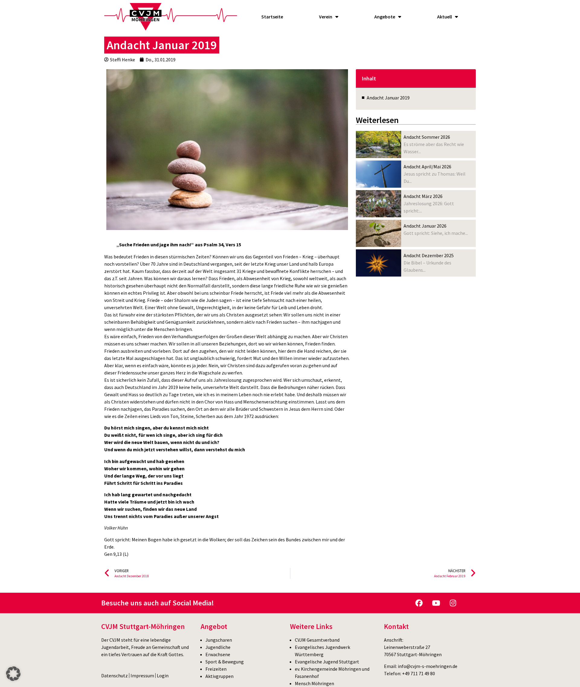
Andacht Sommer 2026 (427, 137)
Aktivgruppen (219, 676)
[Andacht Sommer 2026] (378, 144)
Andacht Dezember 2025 (429, 255)
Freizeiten (216, 669)
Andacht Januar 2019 (388, 98)
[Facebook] (419, 603)
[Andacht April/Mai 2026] (378, 174)
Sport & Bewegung (224, 662)
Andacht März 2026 (423, 196)
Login (163, 675)
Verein (325, 17)
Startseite (272, 17)
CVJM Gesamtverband (317, 640)
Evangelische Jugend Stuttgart (327, 662)
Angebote (384, 17)
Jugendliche (217, 647)
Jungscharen (218, 640)
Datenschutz (114, 675)
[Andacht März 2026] (378, 203)
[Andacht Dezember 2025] (378, 263)
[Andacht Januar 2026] (378, 233)
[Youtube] (436, 603)
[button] (13, 673)
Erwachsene (217, 654)
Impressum (142, 675)
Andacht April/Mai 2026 (427, 167)
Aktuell (444, 17)
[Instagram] (453, 603)
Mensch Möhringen (314, 683)
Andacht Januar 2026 (425, 226)
